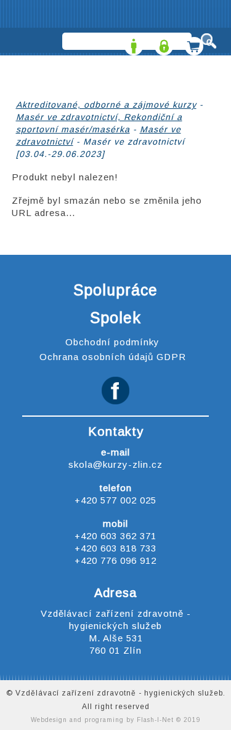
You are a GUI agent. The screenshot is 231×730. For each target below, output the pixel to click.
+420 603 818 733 (115, 548)
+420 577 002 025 (115, 500)
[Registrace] (132, 42)
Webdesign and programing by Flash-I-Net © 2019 (116, 719)
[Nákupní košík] (192, 42)
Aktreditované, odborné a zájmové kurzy (106, 105)
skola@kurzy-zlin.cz (115, 464)
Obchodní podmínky (112, 342)
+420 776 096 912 (115, 560)
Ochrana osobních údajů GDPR (112, 356)
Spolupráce (115, 290)
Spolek (115, 317)
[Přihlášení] (162, 42)
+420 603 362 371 (115, 536)
